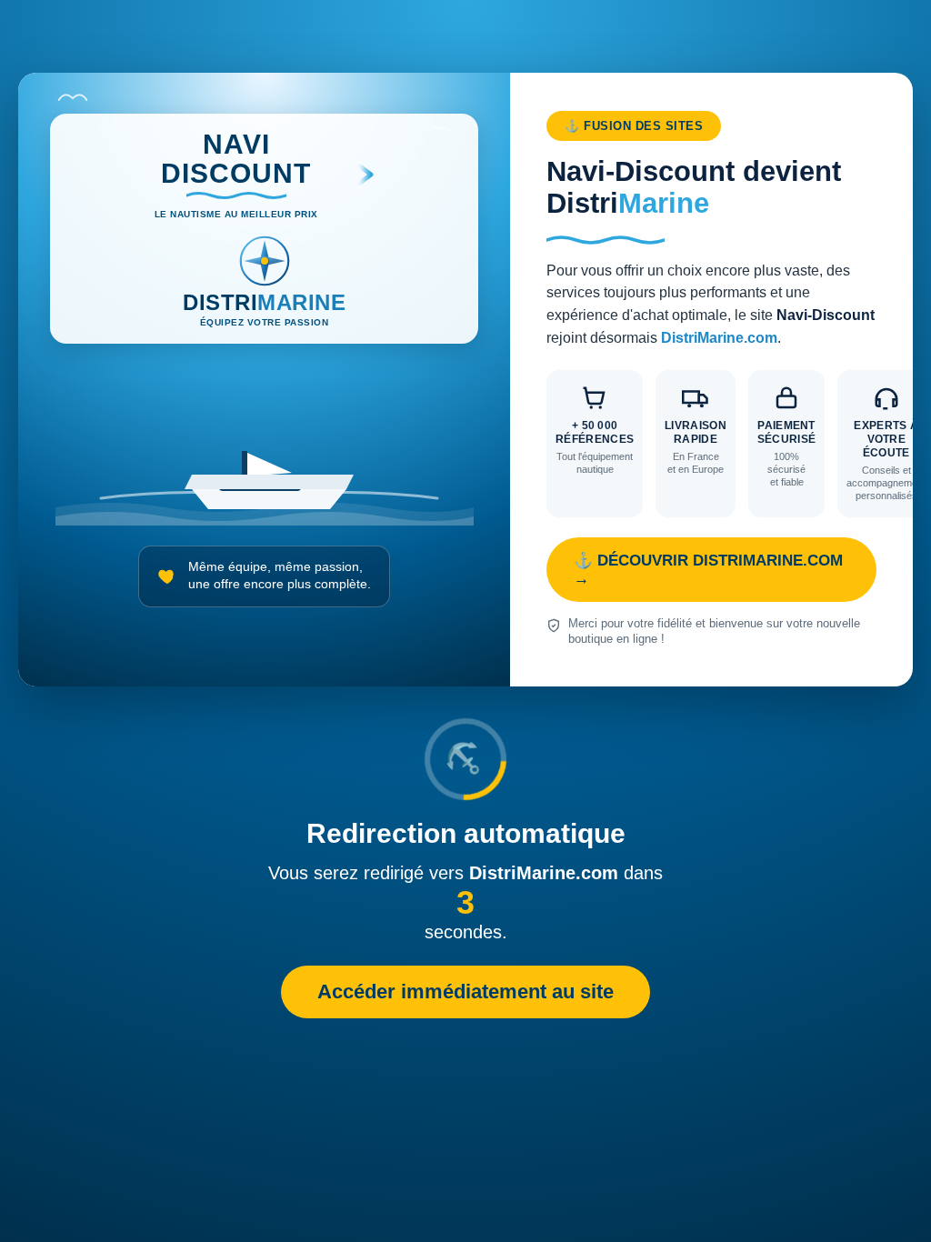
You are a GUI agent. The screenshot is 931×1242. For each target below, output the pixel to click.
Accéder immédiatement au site (465, 991)
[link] (465, 379)
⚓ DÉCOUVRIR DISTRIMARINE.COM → (708, 569)
